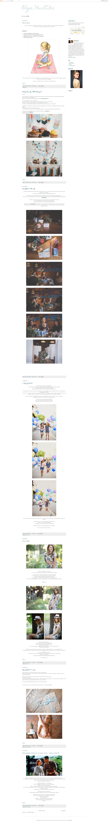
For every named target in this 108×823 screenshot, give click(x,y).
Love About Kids (71, 65)
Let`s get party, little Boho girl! (32, 92)
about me (26, 663)
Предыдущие (63, 810)
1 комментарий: (34, 533)
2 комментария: (34, 662)
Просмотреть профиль (72, 57)
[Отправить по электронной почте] (38, 86)
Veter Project (71, 63)
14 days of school (27, 383)
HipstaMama (33, 203)
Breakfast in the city (28, 189)
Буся (26, 87)
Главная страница (42, 810)
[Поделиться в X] (41, 86)
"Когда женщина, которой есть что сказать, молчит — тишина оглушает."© (40, 753)
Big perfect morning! (28, 670)
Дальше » (23, 83)
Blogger (70, 820)
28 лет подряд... (26, 541)
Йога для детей (26, 23)
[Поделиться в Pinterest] (43, 86)
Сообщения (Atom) (31, 812)
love (28, 663)
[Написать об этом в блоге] (39, 86)
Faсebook (31, 112)
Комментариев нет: (34, 182)
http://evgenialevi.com (45, 98)
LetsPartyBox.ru (44, 197)
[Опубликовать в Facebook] (42, 86)
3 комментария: (34, 745)
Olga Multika (77, 40)
